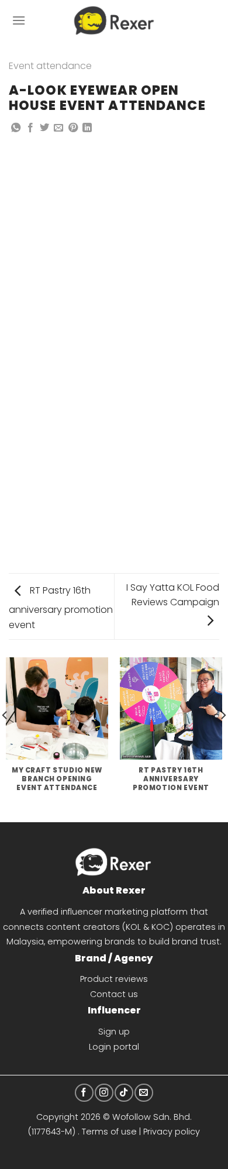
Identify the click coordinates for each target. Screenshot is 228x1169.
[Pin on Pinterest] (73, 128)
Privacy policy (171, 1131)
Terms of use (109, 1131)
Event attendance (50, 66)
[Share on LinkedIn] (87, 128)
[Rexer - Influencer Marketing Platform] (114, 20)
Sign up (114, 1031)
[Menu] (19, 20)
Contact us (114, 994)
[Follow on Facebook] (84, 1093)
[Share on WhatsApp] (15, 128)
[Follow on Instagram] (104, 1093)
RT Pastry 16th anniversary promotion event (61, 607)
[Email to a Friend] (58, 128)
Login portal (114, 1047)
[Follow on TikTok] (124, 1093)
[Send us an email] (143, 1093)
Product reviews (114, 979)
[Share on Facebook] (30, 128)
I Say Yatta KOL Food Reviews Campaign (172, 595)
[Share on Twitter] (44, 128)
